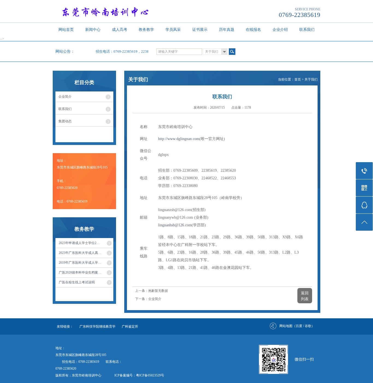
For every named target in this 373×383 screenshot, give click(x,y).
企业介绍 (280, 30)
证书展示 (200, 30)
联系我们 (307, 30)
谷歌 (308, 326)
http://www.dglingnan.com (178, 139)
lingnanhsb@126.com (175, 225)
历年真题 (226, 30)
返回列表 (305, 296)
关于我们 (311, 79)
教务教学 (146, 30)
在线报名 (253, 30)
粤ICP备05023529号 (150, 375)
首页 (297, 79)
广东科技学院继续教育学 (97, 326)
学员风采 (173, 30)
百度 (299, 326)
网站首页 (66, 30)
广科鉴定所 (130, 326)
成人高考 (119, 30)
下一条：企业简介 (148, 299)
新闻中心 (92, 30)
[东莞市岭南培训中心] (113, 11)
